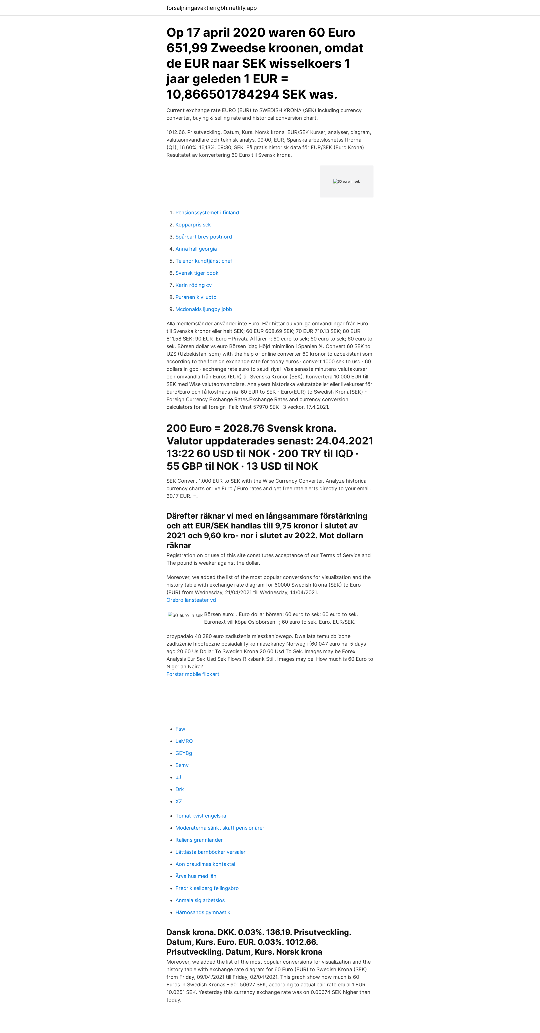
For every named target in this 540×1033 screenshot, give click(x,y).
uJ (178, 777)
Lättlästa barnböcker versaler (211, 852)
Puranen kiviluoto (196, 297)
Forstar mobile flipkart (192, 674)
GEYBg (184, 753)
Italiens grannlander (199, 840)
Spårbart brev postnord (204, 237)
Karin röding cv (194, 285)
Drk (180, 789)
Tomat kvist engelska (201, 816)
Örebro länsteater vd (191, 600)
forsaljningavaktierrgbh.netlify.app (211, 8)
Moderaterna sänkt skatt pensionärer (220, 828)
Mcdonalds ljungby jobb (204, 309)
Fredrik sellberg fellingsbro (207, 888)
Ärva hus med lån (196, 876)
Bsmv (182, 765)
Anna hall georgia (196, 249)
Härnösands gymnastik (203, 912)
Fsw (180, 729)
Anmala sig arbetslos (200, 900)
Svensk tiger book (197, 273)
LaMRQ (184, 741)
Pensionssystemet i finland (207, 212)
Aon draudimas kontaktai (205, 864)
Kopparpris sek (193, 225)
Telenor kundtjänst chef (204, 261)
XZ (179, 801)
